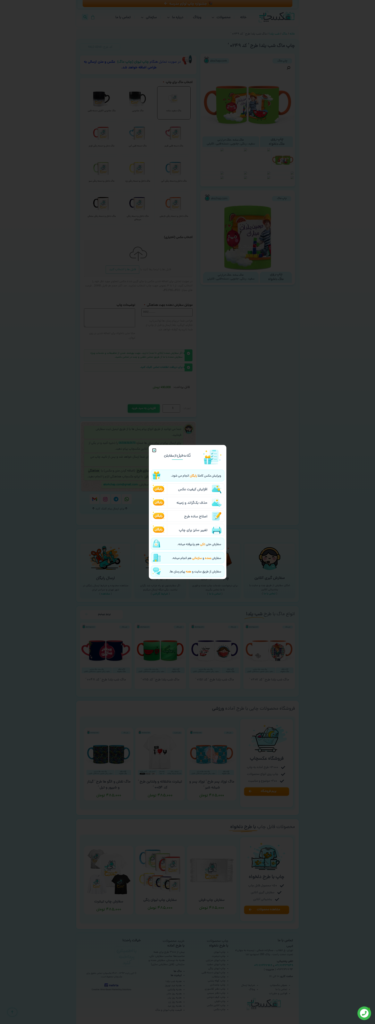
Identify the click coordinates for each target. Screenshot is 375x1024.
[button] (154, 450)
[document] (187, 512)
